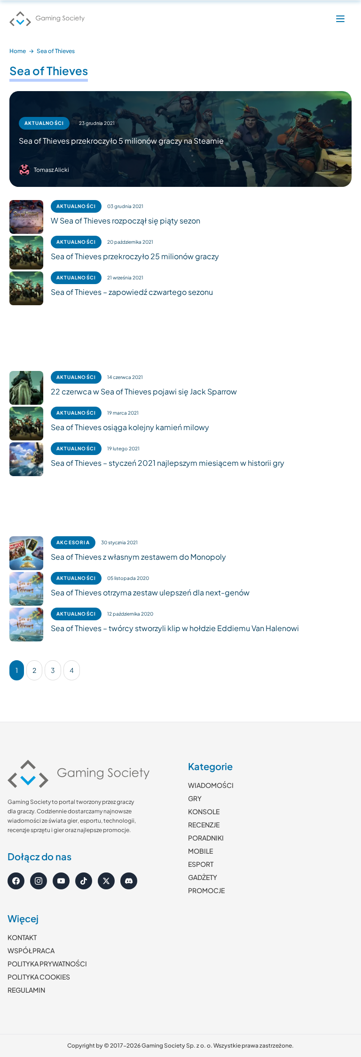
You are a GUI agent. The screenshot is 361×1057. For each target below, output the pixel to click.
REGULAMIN (26, 990)
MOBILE (200, 851)
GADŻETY (202, 877)
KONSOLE (204, 811)
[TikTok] (83, 880)
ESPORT (200, 864)
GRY (195, 798)
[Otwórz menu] (340, 19)
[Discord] (128, 880)
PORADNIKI (206, 837)
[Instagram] (38, 880)
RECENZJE (204, 824)
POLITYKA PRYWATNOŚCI (47, 963)
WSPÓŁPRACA (31, 950)
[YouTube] (61, 880)
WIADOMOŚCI (211, 785)
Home (17, 50)
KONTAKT (22, 937)
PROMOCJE (206, 890)
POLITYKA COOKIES (39, 976)
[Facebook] (16, 880)
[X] (106, 880)
